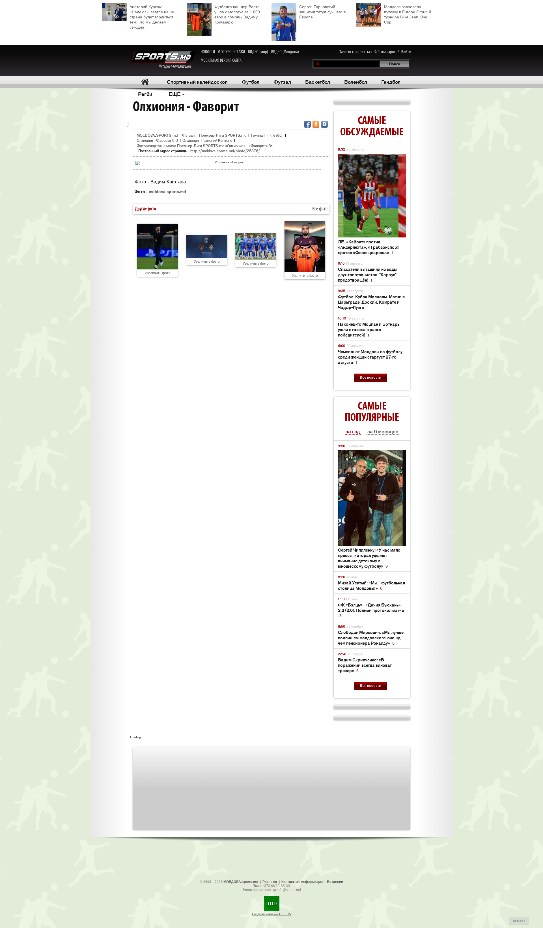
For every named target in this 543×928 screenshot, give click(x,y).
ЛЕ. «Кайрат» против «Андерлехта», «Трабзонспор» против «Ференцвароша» (368, 247)
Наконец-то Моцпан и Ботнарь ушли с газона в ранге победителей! (368, 329)
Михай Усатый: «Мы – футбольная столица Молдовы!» (371, 585)
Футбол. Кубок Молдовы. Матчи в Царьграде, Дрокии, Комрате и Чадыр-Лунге (371, 302)
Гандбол (390, 81)
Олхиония (190, 140)
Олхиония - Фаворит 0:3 (157, 140)
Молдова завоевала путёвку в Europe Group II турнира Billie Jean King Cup (407, 14)
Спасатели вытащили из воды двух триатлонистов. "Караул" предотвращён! (367, 274)
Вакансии (335, 882)
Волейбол (355, 81)
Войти (406, 52)
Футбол (250, 81)
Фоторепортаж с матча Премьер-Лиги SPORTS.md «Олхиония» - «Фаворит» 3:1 (205, 145)
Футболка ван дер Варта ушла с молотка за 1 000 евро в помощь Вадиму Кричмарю (237, 14)
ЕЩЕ (175, 93)
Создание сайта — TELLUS (271, 914)
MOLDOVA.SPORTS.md (157, 135)
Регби (145, 93)
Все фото (320, 209)
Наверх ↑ (519, 920)
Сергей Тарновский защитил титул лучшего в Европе (322, 12)
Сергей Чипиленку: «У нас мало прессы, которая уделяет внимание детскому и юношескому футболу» (369, 558)
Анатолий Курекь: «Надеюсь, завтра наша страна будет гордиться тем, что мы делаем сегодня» (152, 17)
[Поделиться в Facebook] (307, 124)
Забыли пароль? (386, 52)
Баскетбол (317, 81)
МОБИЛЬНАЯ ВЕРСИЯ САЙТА (221, 60)
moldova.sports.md (167, 191)
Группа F (258, 135)
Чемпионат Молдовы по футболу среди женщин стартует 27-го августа (370, 357)
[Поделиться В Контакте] (324, 124)
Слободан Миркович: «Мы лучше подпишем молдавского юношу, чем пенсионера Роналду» (371, 637)
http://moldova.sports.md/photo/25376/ (225, 150)
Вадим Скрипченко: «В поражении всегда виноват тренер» (365, 665)
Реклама (269, 882)
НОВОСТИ (208, 52)
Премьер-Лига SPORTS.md (222, 135)
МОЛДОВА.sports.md (240, 882)
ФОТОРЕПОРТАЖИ (231, 52)
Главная (145, 82)
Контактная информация (302, 882)
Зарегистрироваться (355, 52)
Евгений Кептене (217, 140)
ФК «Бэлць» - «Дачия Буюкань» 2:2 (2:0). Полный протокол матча (371, 610)
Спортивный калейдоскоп (197, 81)
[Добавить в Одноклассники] (316, 124)
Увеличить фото (158, 273)
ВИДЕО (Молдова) (285, 52)
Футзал (282, 81)
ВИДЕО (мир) (258, 52)
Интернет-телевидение (176, 66)
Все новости (370, 378)
